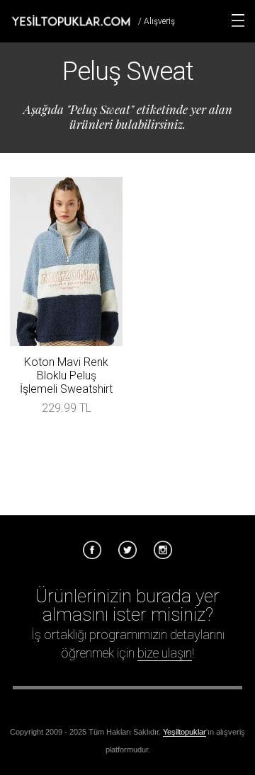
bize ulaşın (164, 652)
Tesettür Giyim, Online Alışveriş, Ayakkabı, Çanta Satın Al (71, 20)
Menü (238, 20)
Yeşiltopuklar (184, 732)
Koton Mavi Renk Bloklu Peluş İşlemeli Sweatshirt (66, 375)
